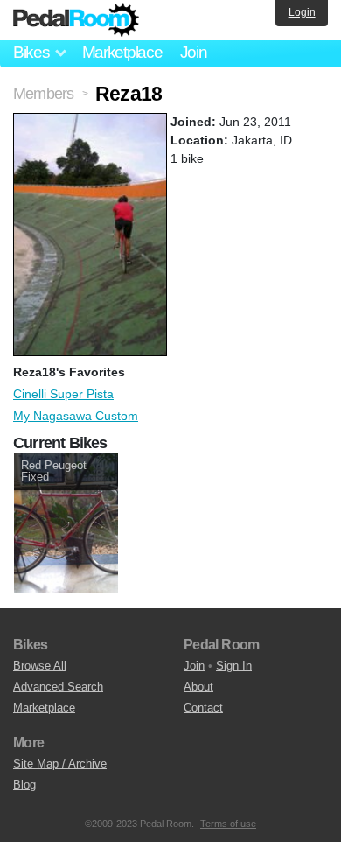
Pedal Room (76, 20)
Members (43, 93)
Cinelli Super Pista (63, 394)
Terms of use (228, 823)
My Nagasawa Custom (75, 416)
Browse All (39, 665)
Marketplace (122, 52)
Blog (24, 784)
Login (302, 12)
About (198, 686)
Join (193, 52)
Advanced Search (58, 686)
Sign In (234, 665)
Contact (203, 707)
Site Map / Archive (60, 763)
